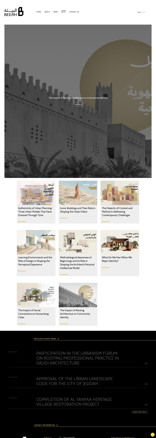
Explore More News (139, 412)
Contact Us (74, 12)
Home (38, 12)
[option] (78, 101)
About (47, 12)
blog (64, 12)
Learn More (78, 104)
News (56, 12)
